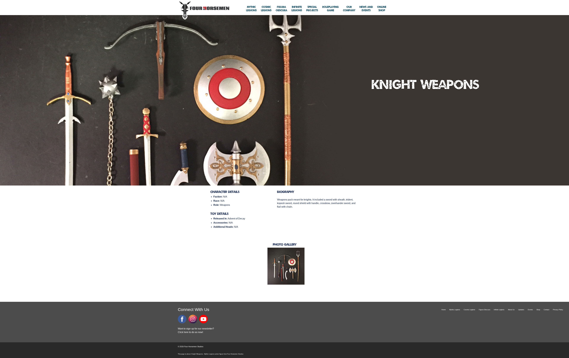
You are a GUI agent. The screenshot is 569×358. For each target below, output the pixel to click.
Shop (381, 9)
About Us (511, 310)
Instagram (192, 319)
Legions (251, 9)
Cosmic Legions (469, 310)
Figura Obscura (484, 310)
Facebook (182, 319)
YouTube (203, 319)
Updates (521, 310)
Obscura (281, 9)
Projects (312, 9)
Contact (546, 310)
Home (443, 310)
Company (349, 9)
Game (330, 9)
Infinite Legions (499, 310)
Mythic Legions (454, 310)
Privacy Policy (558, 310)
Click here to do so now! (190, 332)
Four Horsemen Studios (204, 10)
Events (366, 9)
